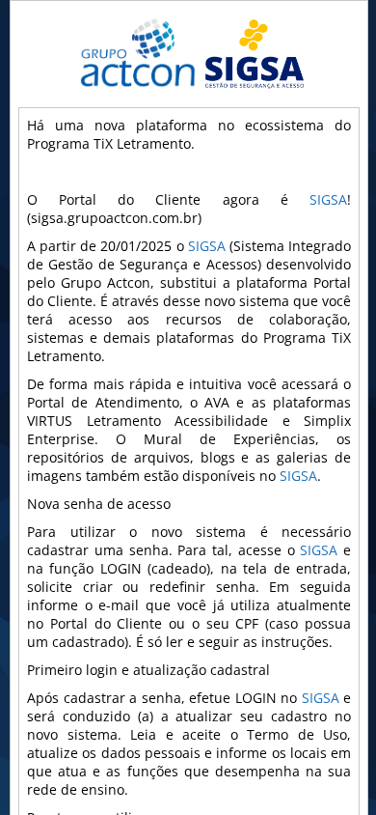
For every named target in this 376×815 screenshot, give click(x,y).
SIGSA (328, 199)
